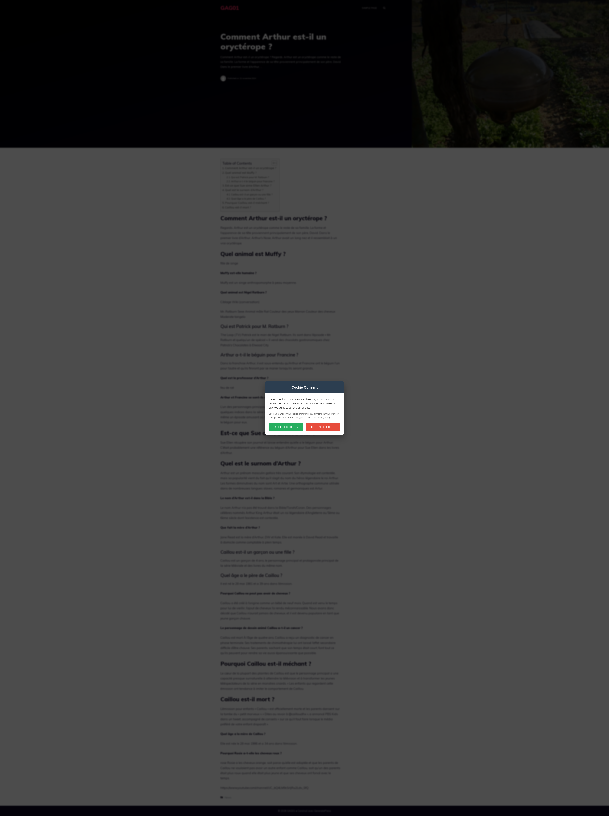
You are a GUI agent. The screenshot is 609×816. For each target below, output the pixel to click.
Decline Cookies (323, 427)
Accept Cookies (286, 427)
